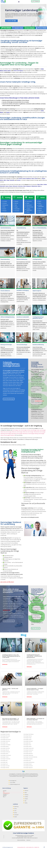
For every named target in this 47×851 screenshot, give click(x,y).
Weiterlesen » (5, 664)
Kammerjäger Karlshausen (5, 751)
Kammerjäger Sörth (4, 760)
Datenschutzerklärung (21, 840)
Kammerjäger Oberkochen (5, 741)
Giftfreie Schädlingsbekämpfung (7, 317)
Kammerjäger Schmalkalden (6, 744)
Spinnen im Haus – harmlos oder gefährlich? (10, 689)
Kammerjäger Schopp (27, 737)
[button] (19, 2)
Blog (4, 796)
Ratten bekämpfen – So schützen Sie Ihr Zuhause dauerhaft (35, 719)
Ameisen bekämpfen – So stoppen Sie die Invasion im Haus (35, 689)
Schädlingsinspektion (37, 259)
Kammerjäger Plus (11, 53)
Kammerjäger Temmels (28, 751)
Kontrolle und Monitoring (38, 344)
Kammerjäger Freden (27, 744)
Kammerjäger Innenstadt (5, 765)
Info (3, 791)
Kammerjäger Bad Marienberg (29, 762)
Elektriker (15, 439)
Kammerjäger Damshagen (28, 741)
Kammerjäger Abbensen (11, 431)
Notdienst (4, 795)
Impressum (28, 840)
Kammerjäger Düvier (27, 760)
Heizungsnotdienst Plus (21, 847)
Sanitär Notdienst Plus (30, 847)
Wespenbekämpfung (5, 259)
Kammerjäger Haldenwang (28, 755)
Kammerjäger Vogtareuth (28, 767)
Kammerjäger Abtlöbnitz (9, 435)
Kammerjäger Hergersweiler (29, 748)
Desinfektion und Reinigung (23, 290)
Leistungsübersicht (6, 793)
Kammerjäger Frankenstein (5, 758)
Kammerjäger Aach (16, 430)
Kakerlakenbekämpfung (6, 227)
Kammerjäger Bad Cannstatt (6, 739)
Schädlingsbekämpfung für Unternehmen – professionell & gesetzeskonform (34, 656)
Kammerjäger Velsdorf (28, 746)
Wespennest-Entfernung (31, 439)
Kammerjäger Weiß (4, 762)
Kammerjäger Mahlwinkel (28, 753)
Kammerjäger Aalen (35, 430)
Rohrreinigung (4, 439)
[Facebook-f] (44, 847)
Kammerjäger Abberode (22, 431)
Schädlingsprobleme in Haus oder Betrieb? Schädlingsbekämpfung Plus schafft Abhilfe (11, 656)
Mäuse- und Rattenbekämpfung (39, 227)
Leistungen (5, 794)
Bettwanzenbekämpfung (22, 259)
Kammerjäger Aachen (25, 430)
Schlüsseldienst (20, 439)
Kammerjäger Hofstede (5, 767)
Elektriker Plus (36, 847)
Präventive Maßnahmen (5, 290)
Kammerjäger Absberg (33, 433)
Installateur (9, 439)
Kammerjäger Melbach (5, 746)
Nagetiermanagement (37, 290)
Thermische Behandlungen (22, 344)
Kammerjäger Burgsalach (28, 758)
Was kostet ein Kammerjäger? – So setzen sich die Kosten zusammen (10, 719)
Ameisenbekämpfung (21, 227)
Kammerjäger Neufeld (4, 737)
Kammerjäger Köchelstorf (28, 765)
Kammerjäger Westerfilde (5, 748)
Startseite (4, 790)
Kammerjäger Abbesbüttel (33, 431)
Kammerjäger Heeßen (27, 739)
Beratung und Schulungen (6, 344)
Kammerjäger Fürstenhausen (6, 755)
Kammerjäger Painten (4, 753)
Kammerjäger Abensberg (10, 433)
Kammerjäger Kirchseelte (5, 734)
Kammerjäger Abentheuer (22, 433)
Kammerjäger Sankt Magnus (29, 734)
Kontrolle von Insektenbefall (23, 317)
